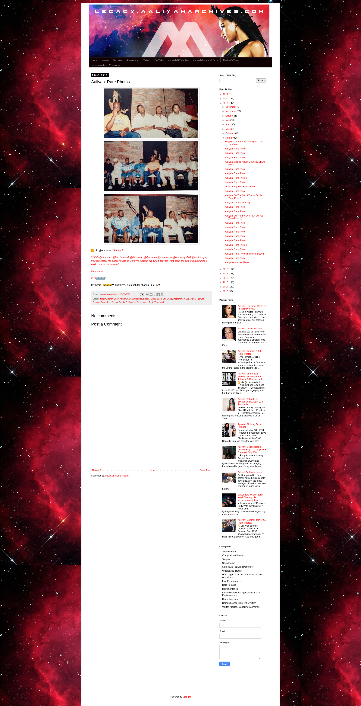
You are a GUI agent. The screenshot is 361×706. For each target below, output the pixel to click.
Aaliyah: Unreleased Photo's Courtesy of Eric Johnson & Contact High (250, 376)
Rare (103, 302)
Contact (117, 60)
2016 (226, 278)
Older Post (205, 470)
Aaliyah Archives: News (237, 262)
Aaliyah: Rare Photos (236, 157)
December (231, 107)
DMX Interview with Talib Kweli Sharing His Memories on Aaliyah (250, 497)
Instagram (133, 60)
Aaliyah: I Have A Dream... (251, 328)
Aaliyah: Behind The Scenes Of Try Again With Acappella (250, 402)
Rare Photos (112, 302)
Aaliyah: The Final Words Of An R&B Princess (252, 307)
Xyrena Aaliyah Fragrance (106, 65)
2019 (116, 299)
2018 (226, 269)
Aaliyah (123, 299)
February (230, 133)
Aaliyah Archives (134, 299)
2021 (226, 94)
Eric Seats (167, 299)
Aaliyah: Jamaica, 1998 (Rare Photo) (250, 352)
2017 (226, 273)
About (105, 60)
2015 (226, 282)
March (228, 129)
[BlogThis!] (151, 294)
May (227, 120)
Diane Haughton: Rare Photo (240, 186)
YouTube (159, 60)
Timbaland (159, 302)
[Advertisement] (151, 438)
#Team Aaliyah (106, 299)
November (231, 111)
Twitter (146, 60)
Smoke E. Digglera (127, 302)
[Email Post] (141, 294)
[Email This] (147, 294)
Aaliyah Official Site (178, 60)
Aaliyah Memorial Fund (205, 60)
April (228, 124)
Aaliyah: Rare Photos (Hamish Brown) (244, 253)
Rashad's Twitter (231, 60)
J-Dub (186, 299)
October (229, 115)
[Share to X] (155, 294)
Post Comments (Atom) (117, 475)
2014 (226, 286)
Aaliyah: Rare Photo (235, 148)
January (229, 137)
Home (94, 60)
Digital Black (156, 299)
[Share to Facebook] (158, 294)
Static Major (142, 302)
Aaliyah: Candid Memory (237, 202)
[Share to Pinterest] (162, 294)
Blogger (187, 697)
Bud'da (146, 299)
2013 (226, 291)
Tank (151, 302)
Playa (193, 299)
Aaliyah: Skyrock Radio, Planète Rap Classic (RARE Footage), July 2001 (252, 450)
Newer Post (98, 470)
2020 (226, 98)
